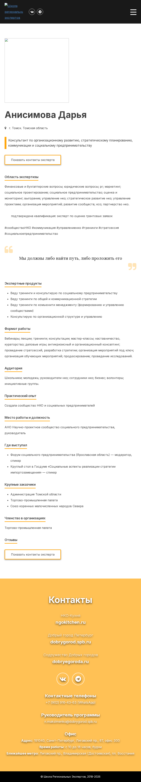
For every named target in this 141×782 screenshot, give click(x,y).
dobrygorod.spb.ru (70, 642)
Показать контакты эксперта (33, 160)
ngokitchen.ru (71, 622)
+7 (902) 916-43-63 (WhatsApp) (70, 702)
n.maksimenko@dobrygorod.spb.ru (70, 722)
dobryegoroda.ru (70, 661)
